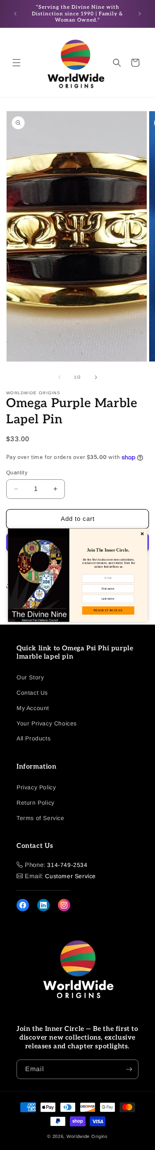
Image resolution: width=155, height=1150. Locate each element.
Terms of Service (40, 818)
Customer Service (70, 876)
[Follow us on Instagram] (64, 905)
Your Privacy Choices (47, 723)
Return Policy (36, 802)
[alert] (78, 575)
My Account (33, 708)
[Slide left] (59, 377)
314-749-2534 (67, 865)
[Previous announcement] (15, 14)
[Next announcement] (140, 14)
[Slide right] (96, 377)
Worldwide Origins (87, 1136)
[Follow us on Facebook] (23, 905)
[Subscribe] (129, 1069)
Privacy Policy (36, 787)
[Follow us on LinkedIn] (43, 905)
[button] (16, 63)
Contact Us (32, 692)
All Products (33, 738)
